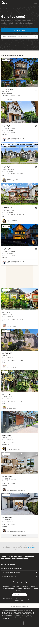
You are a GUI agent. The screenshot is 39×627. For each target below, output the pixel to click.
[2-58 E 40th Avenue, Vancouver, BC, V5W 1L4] (19, 121)
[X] (17, 582)
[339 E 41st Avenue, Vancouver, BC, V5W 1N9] (19, 162)
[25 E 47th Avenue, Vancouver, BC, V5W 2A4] (19, 349)
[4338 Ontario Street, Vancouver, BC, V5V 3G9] (19, 203)
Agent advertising (8, 588)
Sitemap (18, 591)
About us (34, 586)
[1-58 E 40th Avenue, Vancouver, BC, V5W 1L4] (19, 244)
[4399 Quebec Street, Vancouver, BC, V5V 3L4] (19, 308)
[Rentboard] (22, 594)
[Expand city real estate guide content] (19, 564)
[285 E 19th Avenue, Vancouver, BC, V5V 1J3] (19, 79)
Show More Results (19, 535)
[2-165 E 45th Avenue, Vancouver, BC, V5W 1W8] (19, 472)
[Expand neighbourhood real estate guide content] (19, 568)
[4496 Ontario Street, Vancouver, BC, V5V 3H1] (19, 390)
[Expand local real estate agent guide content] (19, 572)
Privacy (17, 600)
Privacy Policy (15, 615)
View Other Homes (19, 30)
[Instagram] (21, 582)
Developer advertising (23, 588)
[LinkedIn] (26, 582)
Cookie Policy (6, 618)
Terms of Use (31, 547)
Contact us (25, 586)
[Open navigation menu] (35, 3)
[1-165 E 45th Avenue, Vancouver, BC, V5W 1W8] (19, 513)
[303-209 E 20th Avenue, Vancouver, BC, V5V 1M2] (19, 431)
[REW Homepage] (4, 3)
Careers (35, 588)
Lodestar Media (21, 599)
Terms (22, 600)
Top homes (5, 586)
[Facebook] (13, 582)
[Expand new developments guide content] (19, 577)
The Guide (15, 586)
